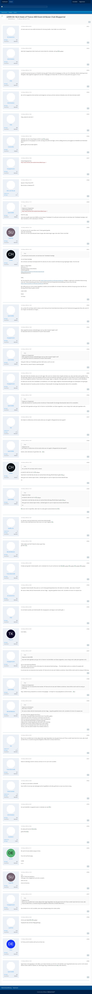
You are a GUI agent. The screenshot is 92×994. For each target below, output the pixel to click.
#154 (88, 826)
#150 (88, 735)
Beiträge (5, 39)
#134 (88, 349)
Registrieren (82, 1)
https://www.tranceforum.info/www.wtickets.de (52, 280)
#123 (88, 70)
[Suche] (88, 1)
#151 (88, 758)
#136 (88, 395)
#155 (88, 848)
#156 (88, 872)
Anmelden (75, 1)
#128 (88, 180)
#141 (88, 517)
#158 (88, 917)
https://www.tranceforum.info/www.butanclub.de (32, 271)
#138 (88, 440)
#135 (88, 373)
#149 (88, 700)
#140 (88, 488)
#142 (88, 541)
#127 (88, 158)
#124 (88, 92)
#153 (88, 804)
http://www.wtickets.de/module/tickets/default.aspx (33, 162)
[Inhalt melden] (88, 43)
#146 (88, 629)
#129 (88, 202)
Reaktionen (6, 193)
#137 (88, 417)
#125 (88, 114)
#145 (88, 607)
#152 (88, 780)
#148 (88, 679)
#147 (88, 651)
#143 (88, 563)
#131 (88, 249)
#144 (88, 585)
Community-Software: (46, 992)
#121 (88, 26)
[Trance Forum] (46, 7)
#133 (88, 327)
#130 (88, 227)
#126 (88, 136)
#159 (88, 939)
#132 (88, 305)
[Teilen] (89, 22)
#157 (88, 894)
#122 (88, 48)
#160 (88, 961)
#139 (88, 462)
